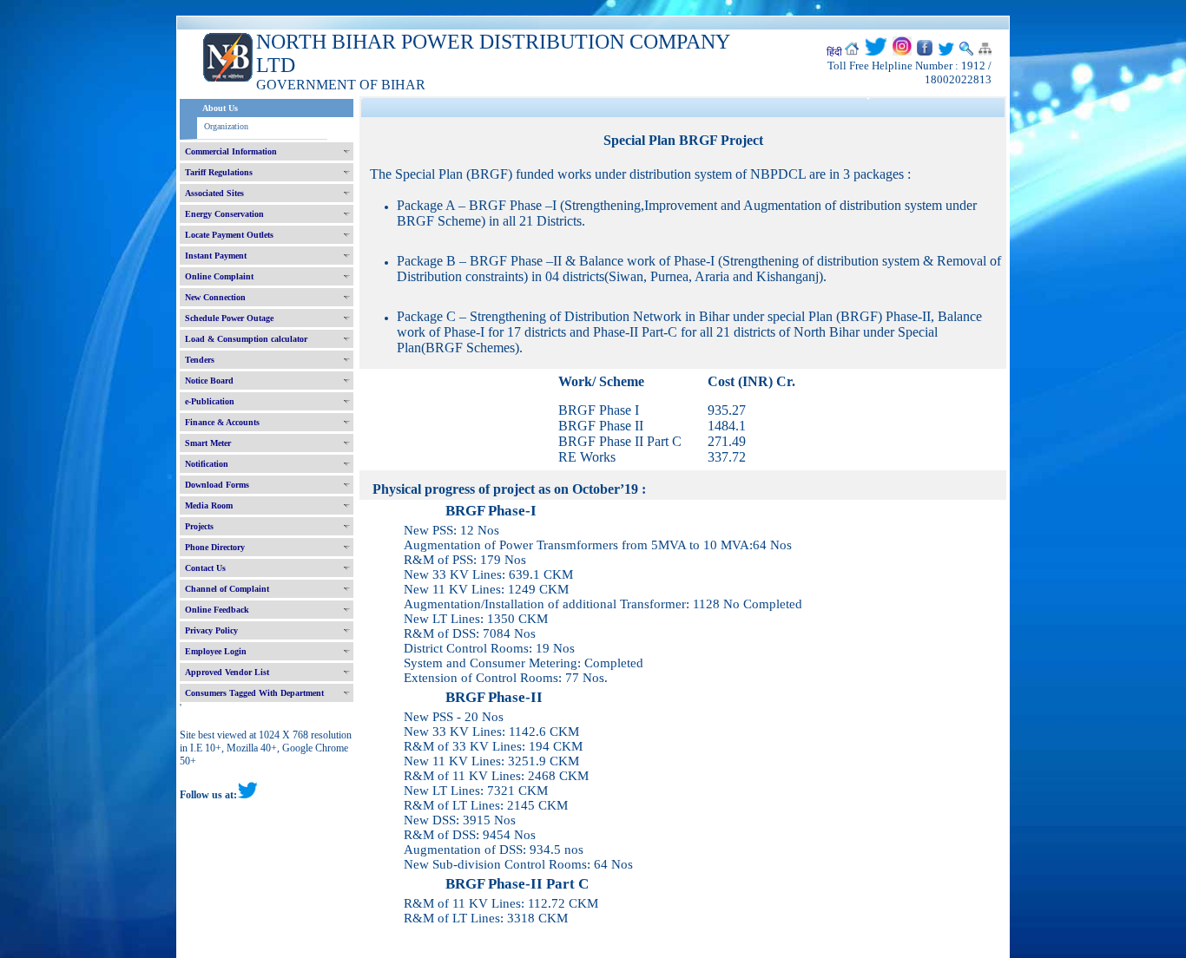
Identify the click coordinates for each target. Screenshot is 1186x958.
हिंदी (834, 52)
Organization (226, 126)
